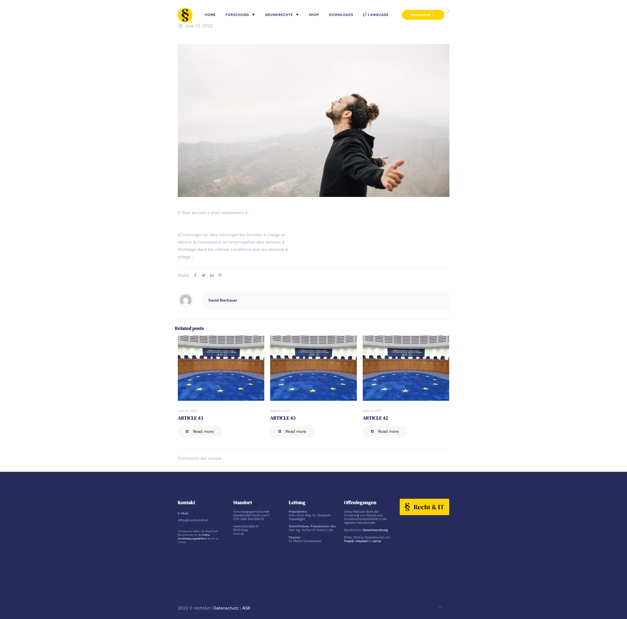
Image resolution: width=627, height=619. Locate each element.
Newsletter (420, 14)
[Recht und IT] (185, 14)
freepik (349, 541)
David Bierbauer (222, 300)
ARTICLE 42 (375, 417)
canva (376, 541)
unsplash (361, 541)
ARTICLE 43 (190, 417)
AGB (246, 608)
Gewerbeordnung (375, 530)
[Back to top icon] (440, 607)
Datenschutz (226, 608)
